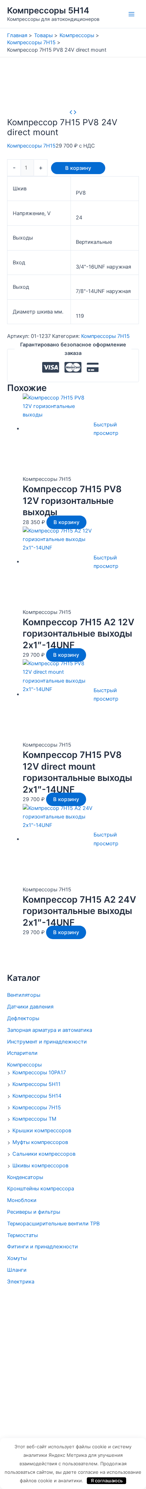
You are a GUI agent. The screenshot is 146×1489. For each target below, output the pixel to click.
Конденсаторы (25, 1177)
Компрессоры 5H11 (36, 1084)
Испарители (22, 1053)
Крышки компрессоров (41, 1130)
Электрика (20, 1281)
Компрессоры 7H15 (36, 1107)
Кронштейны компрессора (40, 1188)
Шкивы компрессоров (40, 1165)
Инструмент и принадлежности (47, 1042)
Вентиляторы (23, 995)
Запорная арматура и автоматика (49, 1030)
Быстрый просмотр (106, 428)
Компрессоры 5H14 (48, 10)
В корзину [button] (66, 522)
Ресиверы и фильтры (33, 1212)
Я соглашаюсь (107, 1480)
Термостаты (22, 1235)
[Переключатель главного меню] (131, 14)
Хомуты (17, 1258)
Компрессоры (24, 1065)
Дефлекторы (23, 1018)
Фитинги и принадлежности (42, 1246)
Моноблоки (21, 1200)
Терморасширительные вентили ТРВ (53, 1223)
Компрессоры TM (34, 1119)
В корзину (78, 168)
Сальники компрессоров (43, 1154)
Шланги (17, 1270)
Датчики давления (30, 1007)
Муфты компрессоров (40, 1142)
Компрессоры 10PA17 (39, 1072)
